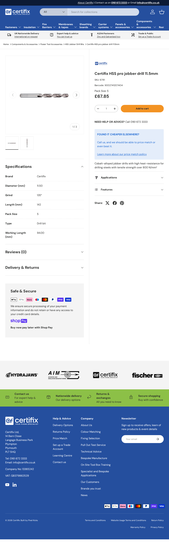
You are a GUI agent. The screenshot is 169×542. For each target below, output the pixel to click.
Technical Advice (91, 451)
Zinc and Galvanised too (108, 36)
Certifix (16, 520)
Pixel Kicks (33, 520)
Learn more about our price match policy (122, 154)
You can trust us (64, 36)
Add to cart (142, 108)
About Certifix (85, 2)
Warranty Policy (137, 527)
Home (6, 44)
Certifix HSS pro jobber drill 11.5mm (103, 44)
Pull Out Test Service (93, 445)
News (84, 495)
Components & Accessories (25, 44)
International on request (26, 36)
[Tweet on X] (107, 203)
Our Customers (90, 482)
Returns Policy (61, 431)
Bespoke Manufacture (94, 458)
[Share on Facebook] (114, 203)
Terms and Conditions (95, 520)
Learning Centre (62, 455)
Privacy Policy (157, 527)
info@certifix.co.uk (24, 462)
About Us (86, 425)
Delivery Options (63, 425)
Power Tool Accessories (51, 44)
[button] (161, 12)
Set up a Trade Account (149, 36)
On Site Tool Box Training (96, 465)
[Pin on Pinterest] (122, 203)
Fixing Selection (90, 438)
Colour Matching (91, 431)
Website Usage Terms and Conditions (128, 520)
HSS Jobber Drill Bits (74, 44)
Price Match (60, 438)
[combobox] (89, 12)
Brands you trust (91, 488)
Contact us (59, 462)
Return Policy (157, 520)
